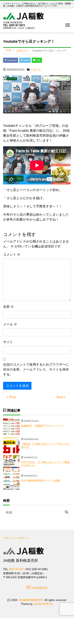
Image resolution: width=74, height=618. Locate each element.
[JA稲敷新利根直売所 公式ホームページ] (23, 15)
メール (10, 324)
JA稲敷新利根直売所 (30, 600)
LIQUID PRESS (43, 603)
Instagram (39, 588)
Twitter (26, 60)
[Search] (66, 512)
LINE (37, 60)
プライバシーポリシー (16, 538)
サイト (8, 342)
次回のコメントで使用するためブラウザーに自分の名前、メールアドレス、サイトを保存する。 (36, 369)
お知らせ (35, 69)
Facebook (12, 60)
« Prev (11, 397)
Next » (61, 397)
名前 (8, 306)
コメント (11, 254)
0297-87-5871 (17, 25)
